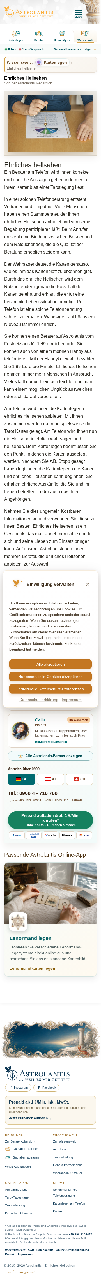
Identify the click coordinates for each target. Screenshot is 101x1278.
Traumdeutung (63, 1157)
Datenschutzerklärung (38, 699)
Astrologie (59, 1149)
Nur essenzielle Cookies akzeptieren (50, 676)
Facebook (49, 1087)
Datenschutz (44, 1249)
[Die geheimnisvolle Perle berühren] (78, 1045)
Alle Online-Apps (16, 1189)
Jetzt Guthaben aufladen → (30, 1118)
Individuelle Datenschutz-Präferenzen (50, 689)
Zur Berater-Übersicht (20, 1141)
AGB (31, 1249)
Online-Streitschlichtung (72, 1249)
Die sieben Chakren (18, 1213)
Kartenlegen (15, 40)
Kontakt (58, 1211)
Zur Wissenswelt (64, 1141)
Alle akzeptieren (50, 664)
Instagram (21, 1087)
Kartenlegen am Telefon (69, 1203)
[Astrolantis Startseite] (28, 12)
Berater (38, 40)
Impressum (25, 1254)
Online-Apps (62, 40)
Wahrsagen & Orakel (67, 1172)
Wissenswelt (85, 40)
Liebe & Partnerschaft (67, 1165)
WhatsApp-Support (18, 1166)
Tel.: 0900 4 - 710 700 (33, 793)
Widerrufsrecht (15, 1249)
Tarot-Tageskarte (17, 1197)
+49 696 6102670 (80, 1234)
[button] (50, 820)
